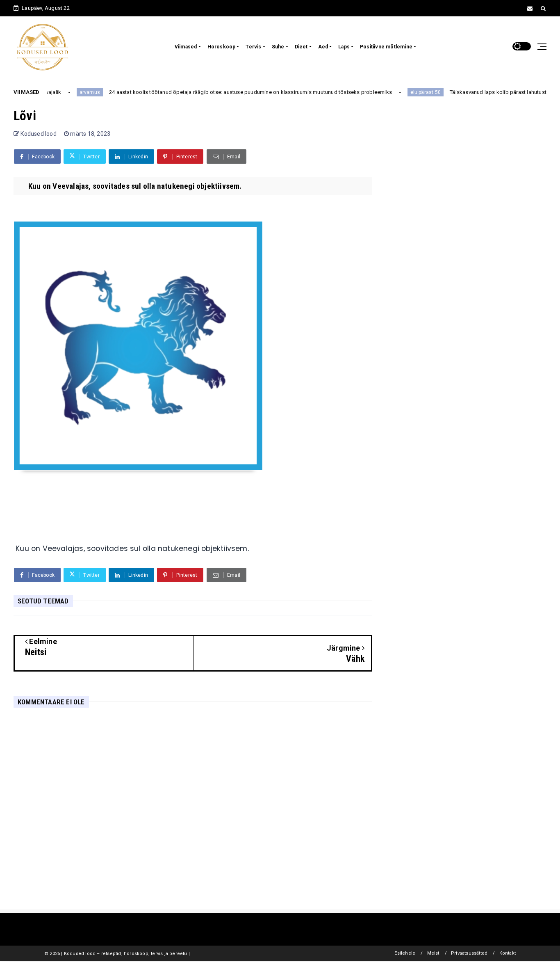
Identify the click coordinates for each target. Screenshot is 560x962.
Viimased (186, 47)
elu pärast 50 (413, 92)
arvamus (77, 92)
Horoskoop (221, 47)
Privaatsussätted (469, 953)
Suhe (278, 47)
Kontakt (507, 953)
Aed (323, 47)
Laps (344, 47)
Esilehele (404, 953)
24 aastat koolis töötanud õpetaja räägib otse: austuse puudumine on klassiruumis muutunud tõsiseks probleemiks (238, 92)
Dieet (301, 47)
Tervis (253, 47)
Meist (433, 953)
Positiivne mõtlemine (386, 47)
